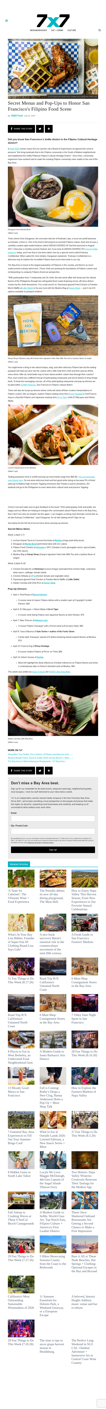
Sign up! (53, 730)
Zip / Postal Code (24, 706)
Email (18, 693)
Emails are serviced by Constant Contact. (66, 723)
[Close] (90, 672)
